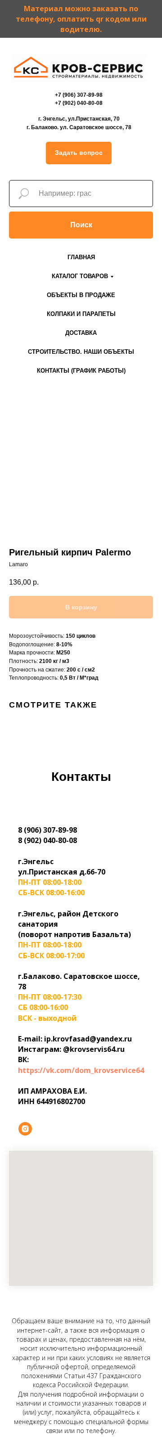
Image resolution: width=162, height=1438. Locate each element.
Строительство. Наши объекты (81, 351)
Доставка (81, 332)
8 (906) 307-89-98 (47, 830)
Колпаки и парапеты (81, 314)
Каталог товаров (80, 276)
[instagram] (25, 1129)
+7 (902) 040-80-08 (79, 103)
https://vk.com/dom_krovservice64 (81, 1070)
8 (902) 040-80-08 (47, 840)
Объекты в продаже (81, 295)
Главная (81, 257)
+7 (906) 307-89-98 (79, 95)
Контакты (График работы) (81, 370)
